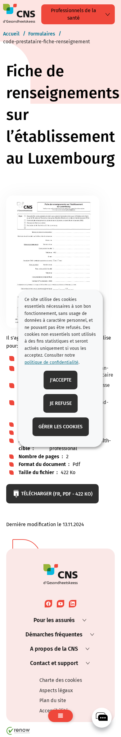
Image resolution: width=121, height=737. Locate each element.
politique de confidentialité (51, 362)
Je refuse (61, 403)
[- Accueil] (19, 14)
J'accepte (60, 380)
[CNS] (102, 718)
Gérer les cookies (60, 427)
